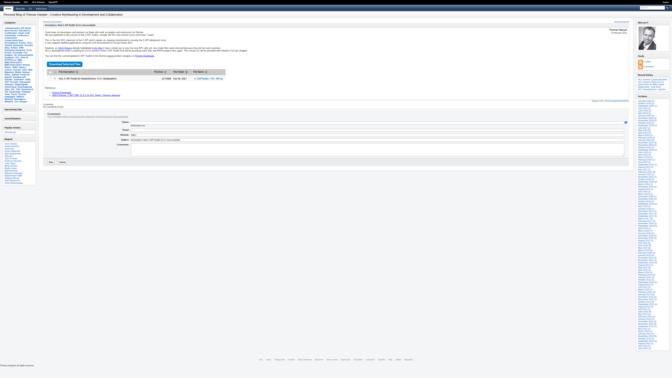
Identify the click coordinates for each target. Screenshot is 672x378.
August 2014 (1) (645, 265)
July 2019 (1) (644, 191)
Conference (23, 35)
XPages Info (279, 360)
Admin (666, 2)
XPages (23, 101)
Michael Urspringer (14, 173)
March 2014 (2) (645, 272)
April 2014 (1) (644, 270)
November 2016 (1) (647, 223)
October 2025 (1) (646, 103)
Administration (12, 28)
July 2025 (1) (644, 108)
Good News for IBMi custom (651, 84)
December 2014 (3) (647, 258)
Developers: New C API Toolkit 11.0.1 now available (70, 25)
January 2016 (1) (646, 233)
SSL (13, 89)
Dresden (28, 45)
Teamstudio (14, 92)
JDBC (15, 67)
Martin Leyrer (11, 168)
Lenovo (8, 70)
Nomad (26, 72)
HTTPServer (11, 60)
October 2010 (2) (646, 338)
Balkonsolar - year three (649, 87)
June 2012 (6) (644, 311)
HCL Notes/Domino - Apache (652, 89)
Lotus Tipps (10, 163)
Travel (14, 94)
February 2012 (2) (646, 316)
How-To (24, 57)
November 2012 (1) (647, 299)
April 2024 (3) (644, 133)
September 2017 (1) (647, 216)
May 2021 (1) (644, 169)
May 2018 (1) (644, 206)
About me (319, 360)
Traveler (22, 94)
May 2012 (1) (644, 314)
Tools (7, 94)
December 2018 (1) (647, 196)
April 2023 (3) (644, 155)
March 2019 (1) (645, 194)
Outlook (15, 75)
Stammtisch (27, 89)
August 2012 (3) (645, 307)
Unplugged (10, 97)
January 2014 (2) (646, 277)
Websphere (20, 99)
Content (647, 62)
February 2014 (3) (646, 275)
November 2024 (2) (647, 120)
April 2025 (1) (644, 113)
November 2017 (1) (647, 213)
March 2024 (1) (645, 135)
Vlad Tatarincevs (12, 180)
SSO (18, 89)
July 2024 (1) (644, 128)
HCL (26, 2)
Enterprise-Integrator (15, 50)
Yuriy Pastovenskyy (14, 183)
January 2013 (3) (646, 294)
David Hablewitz (12, 151)
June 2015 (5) (644, 245)
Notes (7, 75)
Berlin (28, 28)
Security (14, 82)
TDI (6, 92)
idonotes (9, 156)
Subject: (125, 140)
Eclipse (14, 48)
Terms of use (332, 360)
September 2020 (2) (647, 182)
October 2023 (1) (646, 147)
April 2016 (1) (644, 228)
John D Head (11, 158)
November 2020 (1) (647, 177)
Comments (648, 66)
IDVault (26, 65)
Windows (9, 101)
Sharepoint (24, 82)
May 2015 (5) (644, 248)
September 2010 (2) (647, 341)
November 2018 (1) (647, 199)
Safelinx (9, 79)
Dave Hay (9, 149)
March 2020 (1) (645, 184)
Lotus (268, 360)
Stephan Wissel (12, 178)
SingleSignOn (21, 84)
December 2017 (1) (647, 211)
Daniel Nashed (12, 146)
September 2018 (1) (647, 204)
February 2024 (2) (646, 137)
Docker (22, 43)
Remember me (138, 125)
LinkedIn (381, 360)
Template (26, 92)
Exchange (18, 52)
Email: (125, 130)
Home (8, 9)
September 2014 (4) (647, 262)
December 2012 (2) (647, 297)
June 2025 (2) (644, 111)
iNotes (8, 67)
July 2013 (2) (644, 287)
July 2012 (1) (644, 309)
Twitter (398, 360)
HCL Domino (38, 2)
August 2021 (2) (645, 167)
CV (30, 9)
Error (29, 50)
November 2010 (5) (647, 336)
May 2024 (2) (644, 130)
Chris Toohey (11, 144)
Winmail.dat (10, 132)
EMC (21, 48)
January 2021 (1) (646, 174)
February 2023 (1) (646, 160)
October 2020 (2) (646, 179)
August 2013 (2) (645, 285)
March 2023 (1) (645, 157)
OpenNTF (53, 2)
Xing (390, 360)
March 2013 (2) (645, 289)
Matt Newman (11, 171)
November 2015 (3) (647, 238)
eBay (7, 48)
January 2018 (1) (646, 209)
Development (11, 43)
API (22, 28)
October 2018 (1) (646, 201)
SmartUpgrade (25, 87)
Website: (124, 135)
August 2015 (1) (645, 240)
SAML (28, 79)
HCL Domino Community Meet (652, 79)
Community (10, 35)
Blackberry (24, 30)
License (17, 70)
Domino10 (18, 45)
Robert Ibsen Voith (13, 175)
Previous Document (52, 22)
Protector (25, 75)
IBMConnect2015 (13, 65)
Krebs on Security (13, 161)
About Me (20, 9)
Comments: (123, 145)
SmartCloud (10, 87)
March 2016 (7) (645, 231)
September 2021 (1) (647, 164)
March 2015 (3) (645, 250)
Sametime (19, 79)
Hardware (9, 57)
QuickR (8, 77)
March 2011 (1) (645, 331)
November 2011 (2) (647, 324)
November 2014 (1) (647, 260)
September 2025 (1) (647, 106)
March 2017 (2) (645, 218)
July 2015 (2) (644, 243)
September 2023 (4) (647, 150)
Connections (11, 38)
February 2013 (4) (646, 292)
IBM (20, 60)
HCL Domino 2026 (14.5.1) (651, 82)
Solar (7, 89)
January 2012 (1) (646, 319)
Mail (30, 70)
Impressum (41, 9)
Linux (24, 70)
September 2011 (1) (647, 326)
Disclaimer (358, 360)
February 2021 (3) (646, 172)
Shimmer (9, 84)
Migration (9, 72)
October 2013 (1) (646, 280)
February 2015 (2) (646, 253)
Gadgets (9, 55)
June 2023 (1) (644, 152)
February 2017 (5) (646, 221)
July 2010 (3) (644, 346)
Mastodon (408, 360)
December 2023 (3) (647, 142)
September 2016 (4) (647, 226)
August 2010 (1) (645, 343)
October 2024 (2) (646, 123)
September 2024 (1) (647, 125)
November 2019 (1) (647, 187)
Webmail (9, 99)
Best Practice (11, 30)
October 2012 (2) (646, 302)
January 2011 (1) (646, 333)
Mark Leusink (11, 166)
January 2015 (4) (646, 255)
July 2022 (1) (644, 162)
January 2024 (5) (646, 140)
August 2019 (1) (645, 189)
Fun (25, 52)
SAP (7, 82)
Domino (8, 45)
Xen (16, 101)
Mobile (18, 72)
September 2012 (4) (647, 304)
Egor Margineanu (13, 153)
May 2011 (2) (644, 329)
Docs (30, 43)
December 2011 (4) (647, 321)
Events (8, 52)
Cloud (21, 33)
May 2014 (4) (644, 267)
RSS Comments (305, 360)
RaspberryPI (19, 77)
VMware (20, 97)
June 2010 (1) (644, 348)
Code (27, 33)
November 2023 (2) (647, 145)
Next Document (621, 22)
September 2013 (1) (647, 282)
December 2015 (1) (647, 235)
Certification (11, 33)
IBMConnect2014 (13, 62)
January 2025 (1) (646, 115)
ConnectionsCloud (14, 40)
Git (15, 55)
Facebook (370, 360)
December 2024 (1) (647, 118)
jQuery (22, 67)
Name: (125, 122)
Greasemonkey (25, 55)
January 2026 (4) (646, 101)
